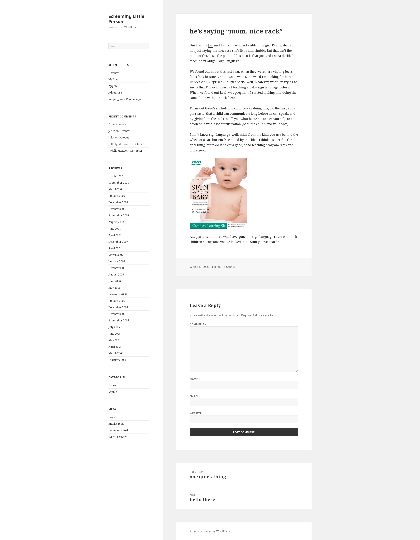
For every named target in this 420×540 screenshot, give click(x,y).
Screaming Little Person (126, 18)
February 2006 (117, 294)
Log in (112, 417)
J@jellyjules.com (118, 150)
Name (195, 379)
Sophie (112, 392)
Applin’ (112, 86)
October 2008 (116, 209)
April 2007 (114, 248)
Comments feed (118, 430)
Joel (210, 45)
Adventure (115, 92)
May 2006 (114, 287)
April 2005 (114, 347)
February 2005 (117, 360)
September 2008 (118, 215)
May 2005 (114, 340)
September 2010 (118, 182)
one (123, 124)
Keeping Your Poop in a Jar (125, 99)
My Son (113, 79)
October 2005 (116, 314)
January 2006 (116, 301)
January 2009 (116, 196)
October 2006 (116, 268)
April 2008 (114, 235)
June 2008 (114, 228)
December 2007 (118, 242)
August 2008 (116, 222)
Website (195, 413)
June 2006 (114, 281)
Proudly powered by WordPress (210, 531)
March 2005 (115, 353)
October (113, 73)
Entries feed (116, 423)
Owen (112, 385)
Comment (198, 324)
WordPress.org (117, 437)
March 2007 (115, 255)
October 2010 (116, 176)
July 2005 (114, 327)
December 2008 (118, 202)
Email (195, 396)
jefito (111, 131)
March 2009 (115, 189)
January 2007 (116, 261)
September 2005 (118, 320)
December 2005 (118, 307)
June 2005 (114, 333)
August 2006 (116, 274)
